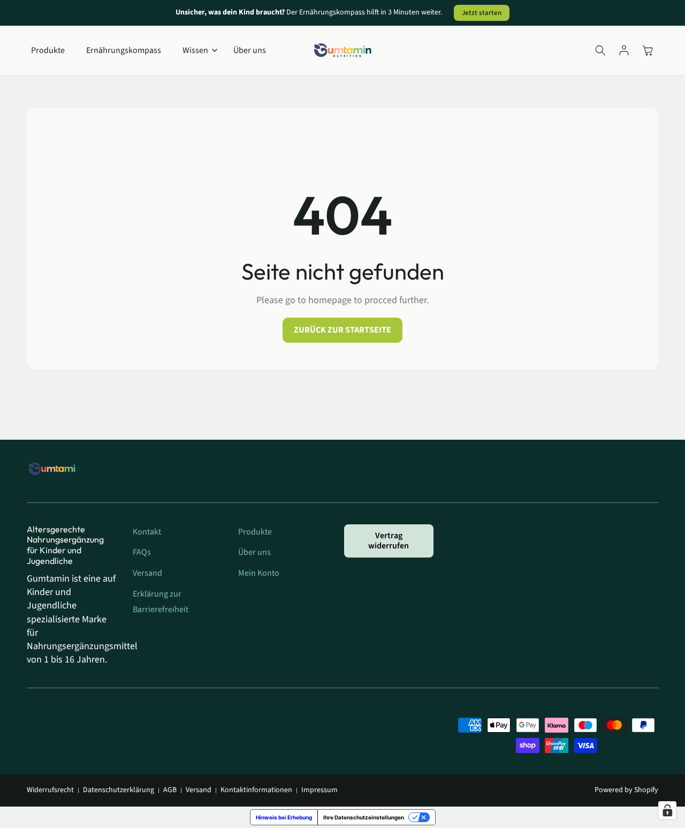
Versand (198, 790)
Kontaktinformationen (256, 790)
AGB (170, 790)
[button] (197, 51)
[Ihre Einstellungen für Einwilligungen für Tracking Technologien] (667, 810)
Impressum (319, 790)
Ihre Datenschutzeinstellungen (363, 817)
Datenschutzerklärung (118, 790)
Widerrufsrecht (50, 790)
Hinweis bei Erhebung (284, 817)
